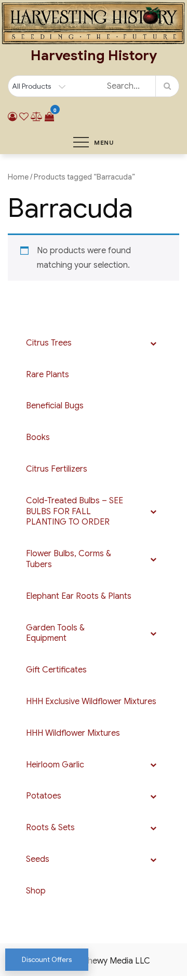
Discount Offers (47, 959)
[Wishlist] (24, 116)
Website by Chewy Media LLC (93, 961)
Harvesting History (94, 55)
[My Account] (12, 116)
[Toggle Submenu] (153, 343)
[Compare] (37, 116)
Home (18, 177)
